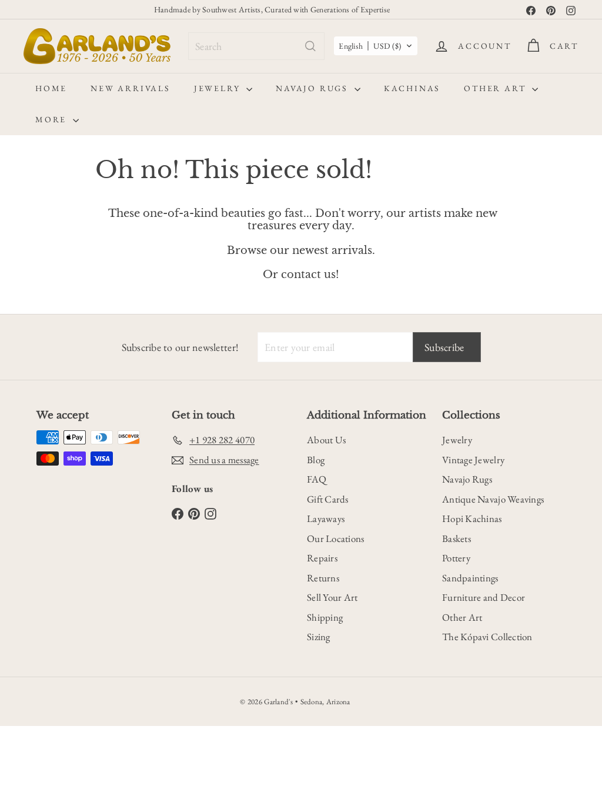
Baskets (456, 538)
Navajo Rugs (314, 88)
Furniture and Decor (483, 597)
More (52, 119)
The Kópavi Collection (487, 636)
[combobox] (256, 46)
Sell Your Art (332, 597)
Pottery (456, 557)
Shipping (325, 617)
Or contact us (299, 274)
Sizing (318, 636)
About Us (326, 439)
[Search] (310, 46)
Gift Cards (328, 499)
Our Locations (335, 538)
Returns (323, 577)
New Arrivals (130, 88)
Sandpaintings (470, 577)
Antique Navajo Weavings (493, 499)
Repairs (322, 557)
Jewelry (218, 88)
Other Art (496, 88)
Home (51, 88)
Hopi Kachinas (472, 518)
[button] (375, 45)
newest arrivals (332, 250)
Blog (316, 459)
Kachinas (412, 88)
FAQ (316, 479)
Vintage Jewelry (473, 459)
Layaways (326, 518)
